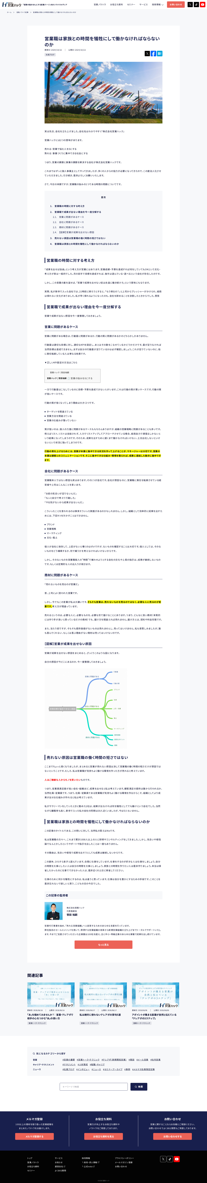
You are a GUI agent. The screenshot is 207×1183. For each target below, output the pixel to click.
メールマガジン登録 (124, 1162)
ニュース (97, 1069)
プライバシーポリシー (124, 1158)
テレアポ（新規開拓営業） (115, 1059)
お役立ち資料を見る (103, 1136)
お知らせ (59, 1162)
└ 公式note (87, 1166)
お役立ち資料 (116, 4)
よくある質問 (60, 1170)
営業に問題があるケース (68, 216)
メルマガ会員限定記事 (144, 1069)
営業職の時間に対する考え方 (67, 206)
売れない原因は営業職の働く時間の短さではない (78, 238)
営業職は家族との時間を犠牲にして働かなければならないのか (84, 243)
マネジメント (70, 1064)
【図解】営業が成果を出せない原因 (73, 232)
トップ (29, 1158)
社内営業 (156, 1059)
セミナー (131, 4)
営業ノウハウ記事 (22, 12)
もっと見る (103, 944)
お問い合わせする (172, 1136)
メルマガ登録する (34, 1136)
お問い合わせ (176, 4)
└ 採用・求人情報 (89, 1162)
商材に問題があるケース (68, 227)
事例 (128, 1069)
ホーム (9, 12)
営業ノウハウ (100, 4)
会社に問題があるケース (68, 222)
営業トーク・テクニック (37, 1023)
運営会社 (59, 1166)
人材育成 (83, 1064)
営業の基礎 (69, 1059)
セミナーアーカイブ (113, 1069)
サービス (143, 4)
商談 (132, 1059)
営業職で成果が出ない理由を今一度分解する (75, 211)
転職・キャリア (98, 1064)
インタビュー (84, 1069)
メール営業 (143, 1059)
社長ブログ (50, 54)
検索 (140, 1086)
